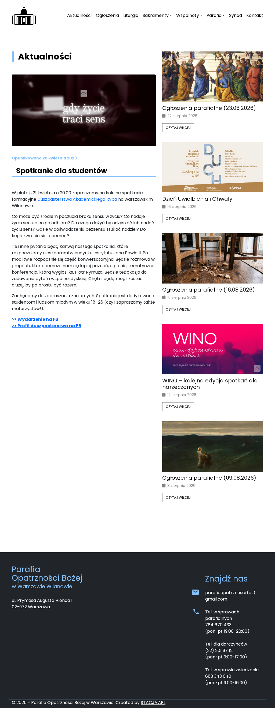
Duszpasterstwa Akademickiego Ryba (77, 199)
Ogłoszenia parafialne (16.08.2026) (208, 289)
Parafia (214, 15)
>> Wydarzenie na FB (35, 319)
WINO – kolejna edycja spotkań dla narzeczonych (210, 383)
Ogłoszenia (107, 15)
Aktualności (79, 15)
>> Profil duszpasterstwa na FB (46, 326)
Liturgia (130, 15)
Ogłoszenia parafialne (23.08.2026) (209, 108)
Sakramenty (156, 15)
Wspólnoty (187, 15)
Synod (235, 15)
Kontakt (254, 15)
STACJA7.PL (153, 702)
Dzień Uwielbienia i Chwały (197, 199)
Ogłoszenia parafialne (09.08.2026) (209, 478)
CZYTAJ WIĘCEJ (178, 127)
